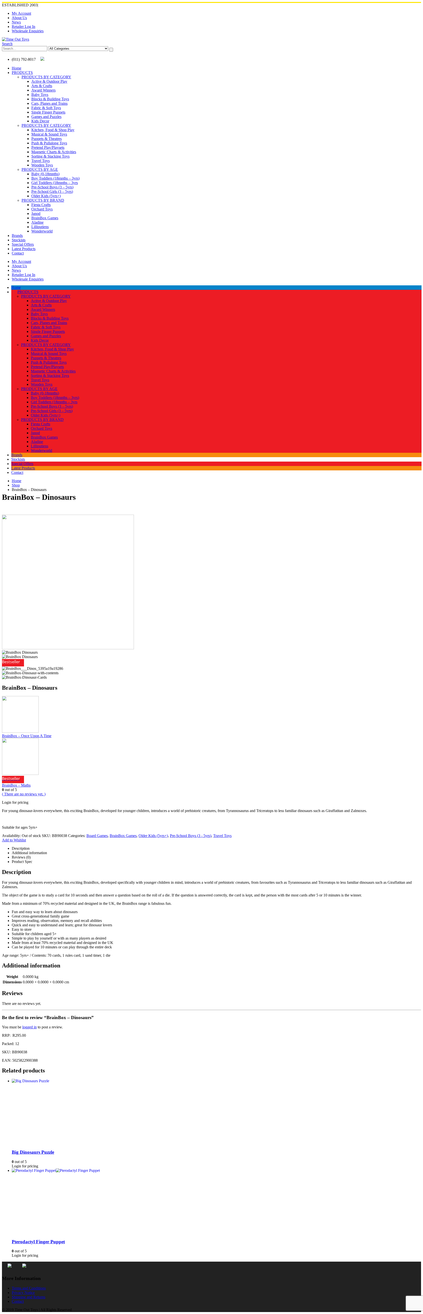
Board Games (97, 836)
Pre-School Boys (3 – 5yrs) (52, 187)
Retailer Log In (23, 26)
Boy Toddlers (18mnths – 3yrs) (55, 178)
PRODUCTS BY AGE (40, 169)
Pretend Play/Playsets (47, 147)
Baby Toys (39, 95)
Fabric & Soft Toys (46, 108)
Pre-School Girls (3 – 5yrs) (52, 191)
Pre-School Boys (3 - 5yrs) (190, 836)
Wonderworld (42, 231)
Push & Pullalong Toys (49, 143)
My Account (21, 13)
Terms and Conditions (29, 1288)
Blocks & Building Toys (50, 99)
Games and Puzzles (46, 117)
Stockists (18, 240)
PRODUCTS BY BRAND (43, 200)
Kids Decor (40, 121)
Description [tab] (21, 848)
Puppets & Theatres (46, 139)
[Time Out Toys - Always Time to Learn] (15, 39)
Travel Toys (40, 161)
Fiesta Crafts (41, 205)
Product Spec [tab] (22, 862)
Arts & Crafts (41, 86)
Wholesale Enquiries (28, 31)
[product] (216, 1097)
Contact (18, 253)
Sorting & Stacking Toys (50, 156)
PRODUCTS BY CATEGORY (46, 77)
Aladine (37, 222)
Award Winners (43, 90)
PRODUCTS (22, 72)
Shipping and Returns (28, 1297)
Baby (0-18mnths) (45, 174)
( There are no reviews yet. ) (24, 794)
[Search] (111, 50)
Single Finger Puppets (48, 112)
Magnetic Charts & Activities (53, 152)
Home (16, 68)
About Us (19, 18)
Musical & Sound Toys (49, 134)
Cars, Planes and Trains (49, 103)
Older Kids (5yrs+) (46, 196)
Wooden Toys (42, 165)
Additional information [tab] (29, 853)
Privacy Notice (23, 1293)
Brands (17, 235)
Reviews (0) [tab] (21, 857)
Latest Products (23, 249)
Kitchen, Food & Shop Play (52, 130)
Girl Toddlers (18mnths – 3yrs (54, 183)
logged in (29, 1027)
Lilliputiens (40, 227)
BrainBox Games (44, 218)
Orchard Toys (42, 209)
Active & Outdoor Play (49, 81)
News (16, 22)
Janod (35, 213)
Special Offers (23, 244)
